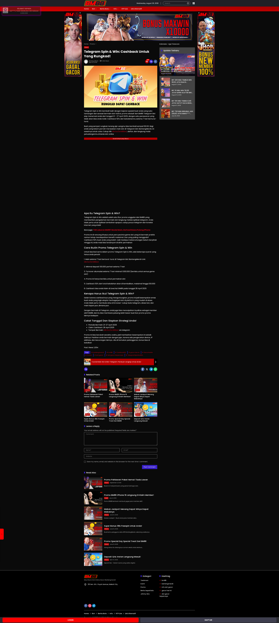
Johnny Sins (145, 594)
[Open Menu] (193, 3)
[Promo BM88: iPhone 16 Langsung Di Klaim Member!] (120, 385)
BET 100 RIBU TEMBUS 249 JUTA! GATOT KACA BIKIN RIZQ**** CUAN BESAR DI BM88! (181, 102)
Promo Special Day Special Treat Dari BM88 (119, 420)
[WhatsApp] (155, 369)
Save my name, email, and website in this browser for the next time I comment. (117, 462)
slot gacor (99, 355)
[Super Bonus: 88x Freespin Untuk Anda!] (95, 409)
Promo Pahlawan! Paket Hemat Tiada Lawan (93, 395)
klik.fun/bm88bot (119, 131)
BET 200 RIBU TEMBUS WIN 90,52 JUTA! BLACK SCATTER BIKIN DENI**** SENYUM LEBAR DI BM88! (182, 81)
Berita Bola (102, 613)
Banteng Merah (93, 61)
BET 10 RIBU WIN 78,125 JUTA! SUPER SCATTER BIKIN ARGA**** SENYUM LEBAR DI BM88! (182, 91)
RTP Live (119, 613)
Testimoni (144, 580)
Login (71, 620)
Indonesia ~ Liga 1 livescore (169, 44)
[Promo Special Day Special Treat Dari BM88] (120, 409)
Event (112, 390)
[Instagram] (90, 605)
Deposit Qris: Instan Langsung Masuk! (142, 420)
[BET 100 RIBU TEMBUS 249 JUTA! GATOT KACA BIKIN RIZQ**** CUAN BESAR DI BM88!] (165, 103)
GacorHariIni (148, 352)
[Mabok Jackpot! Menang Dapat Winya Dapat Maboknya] (145, 385)
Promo (86, 47)
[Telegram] (151, 369)
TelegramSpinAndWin (135, 355)
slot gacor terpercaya (115, 355)
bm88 (110, 352)
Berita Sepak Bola (147, 590)
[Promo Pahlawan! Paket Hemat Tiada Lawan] (95, 385)
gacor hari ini (135, 352)
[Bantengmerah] (95, 3)
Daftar (208, 620)
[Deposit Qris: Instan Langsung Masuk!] (145, 409)
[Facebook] (143, 369)
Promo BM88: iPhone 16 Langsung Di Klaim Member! (120, 395)
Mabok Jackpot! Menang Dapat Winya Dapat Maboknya (144, 396)
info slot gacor (167, 587)
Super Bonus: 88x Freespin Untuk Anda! (94, 420)
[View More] (111, 576)
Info (111, 613)
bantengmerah (98, 352)
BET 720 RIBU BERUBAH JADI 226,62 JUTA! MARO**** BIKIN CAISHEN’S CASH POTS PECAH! (182, 112)
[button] (188, 3)
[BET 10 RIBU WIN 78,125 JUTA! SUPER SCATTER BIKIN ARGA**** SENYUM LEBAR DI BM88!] (165, 92)
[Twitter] (147, 369)
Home (86, 613)
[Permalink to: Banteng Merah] (86, 62)
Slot (93, 613)
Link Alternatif (130, 613)
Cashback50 (121, 352)
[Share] (155, 61)
